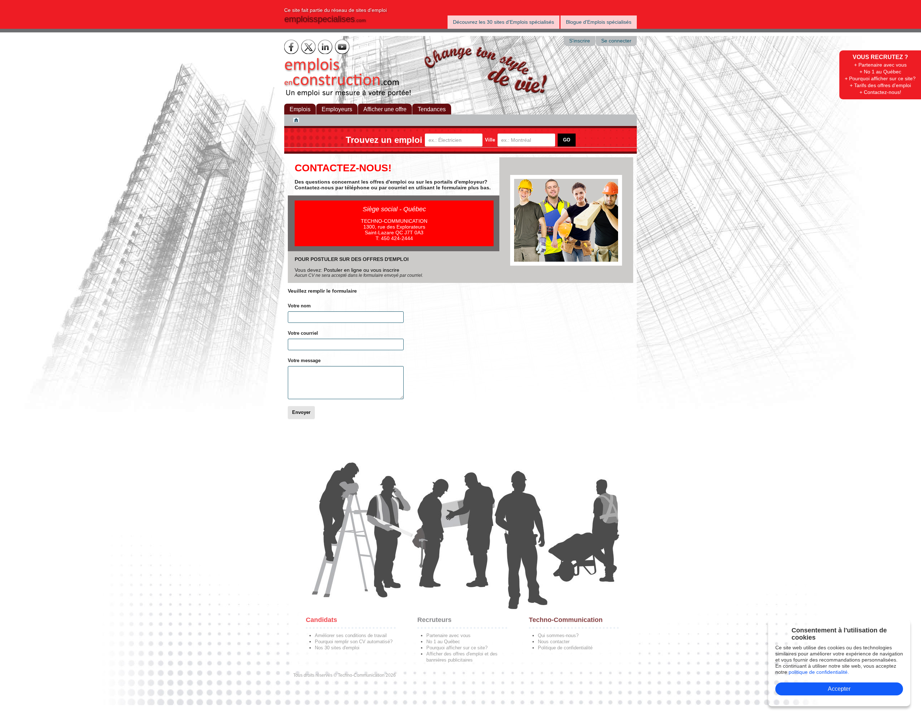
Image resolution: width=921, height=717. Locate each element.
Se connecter (616, 41)
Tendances (432, 109)
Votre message (304, 360)
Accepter (839, 689)
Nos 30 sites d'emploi (337, 647)
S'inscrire (579, 41)
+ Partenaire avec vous (880, 65)
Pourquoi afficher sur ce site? (456, 647)
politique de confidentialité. (819, 672)
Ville (490, 140)
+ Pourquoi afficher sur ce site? (880, 78)
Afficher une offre (385, 109)
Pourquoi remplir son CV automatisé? (354, 641)
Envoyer (301, 412)
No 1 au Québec (443, 641)
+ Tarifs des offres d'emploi (880, 85)
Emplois (300, 109)
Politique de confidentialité (565, 647)
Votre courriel (303, 333)
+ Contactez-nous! (880, 92)
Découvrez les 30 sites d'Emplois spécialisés (503, 22)
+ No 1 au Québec (880, 72)
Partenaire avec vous (448, 635)
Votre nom (299, 305)
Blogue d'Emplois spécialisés (598, 22)
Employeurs (337, 109)
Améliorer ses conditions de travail (351, 635)
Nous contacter (554, 641)
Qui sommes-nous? (558, 635)
